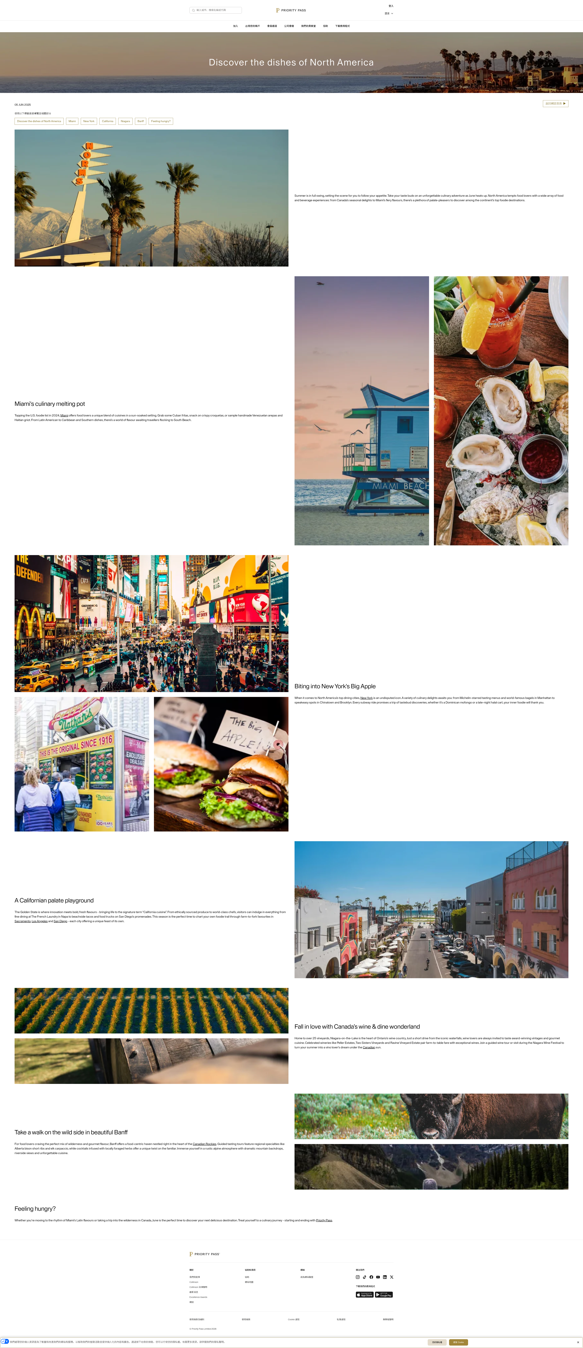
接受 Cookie (458, 1342)
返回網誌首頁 (555, 103)
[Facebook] (371, 1277)
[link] (365, 1295)
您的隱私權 (437, 1342)
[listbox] (389, 14)
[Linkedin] (385, 1277)
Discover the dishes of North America (39, 121)
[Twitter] (392, 1277)
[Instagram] (358, 1277)
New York (88, 121)
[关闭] (578, 1342)
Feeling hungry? (160, 121)
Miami (72, 121)
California (107, 121)
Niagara (125, 121)
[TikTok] (364, 1277)
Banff (141, 121)
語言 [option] (387, 13)
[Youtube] (378, 1277)
